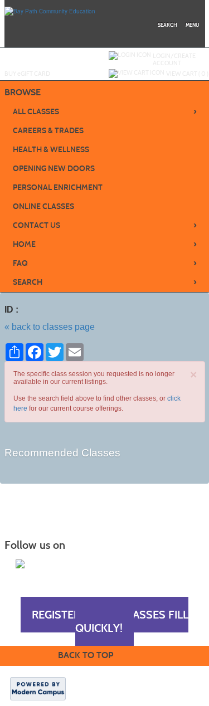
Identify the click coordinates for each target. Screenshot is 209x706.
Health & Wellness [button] (51, 149)
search (167, 25)
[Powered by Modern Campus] (38, 688)
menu (192, 25)
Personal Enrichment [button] (58, 187)
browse (22, 92)
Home (105, 244)
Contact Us (105, 225)
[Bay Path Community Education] (49, 10)
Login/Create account (174, 59)
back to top (85, 655)
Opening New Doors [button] (54, 168)
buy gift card (27, 73)
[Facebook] (20, 563)
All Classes (105, 111)
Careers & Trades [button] (48, 130)
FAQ (105, 263)
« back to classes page (49, 327)
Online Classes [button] (43, 206)
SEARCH (105, 282)
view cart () (187, 73)
